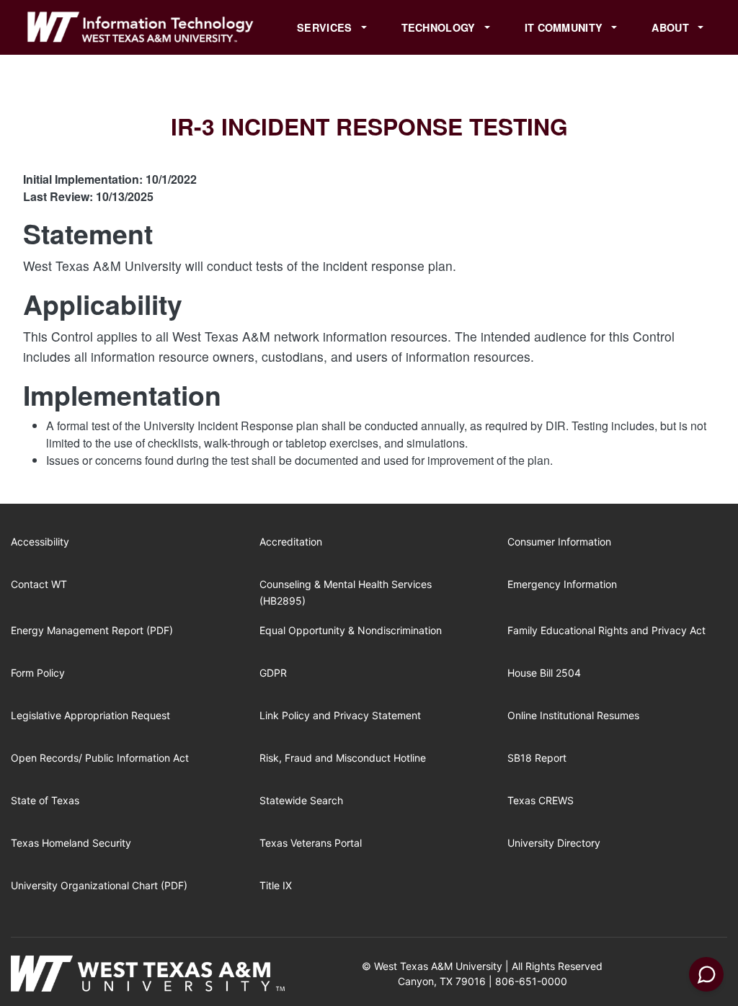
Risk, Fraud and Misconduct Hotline (342, 758)
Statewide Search (301, 800)
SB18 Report (536, 758)
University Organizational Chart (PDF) (99, 885)
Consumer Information (559, 541)
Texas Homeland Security (71, 843)
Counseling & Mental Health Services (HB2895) (345, 592)
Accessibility (40, 541)
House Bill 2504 (544, 673)
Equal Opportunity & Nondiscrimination (350, 630)
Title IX (275, 885)
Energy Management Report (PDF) (92, 630)
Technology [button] (440, 27)
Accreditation (290, 541)
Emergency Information (562, 584)
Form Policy (38, 673)
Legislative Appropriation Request (90, 715)
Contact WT (39, 584)
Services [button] (326, 27)
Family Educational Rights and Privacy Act (606, 630)
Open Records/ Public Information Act (100, 758)
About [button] (672, 27)
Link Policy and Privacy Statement (340, 715)
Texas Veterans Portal (310, 843)
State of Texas (45, 800)
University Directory (553, 843)
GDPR (273, 673)
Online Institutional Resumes (573, 715)
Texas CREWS (540, 800)
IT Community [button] (565, 27)
